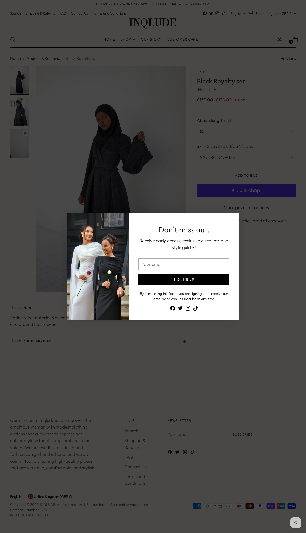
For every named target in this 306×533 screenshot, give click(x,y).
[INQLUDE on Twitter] (180, 309)
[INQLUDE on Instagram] (188, 309)
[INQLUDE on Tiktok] (195, 309)
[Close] (233, 219)
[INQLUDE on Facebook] (172, 309)
